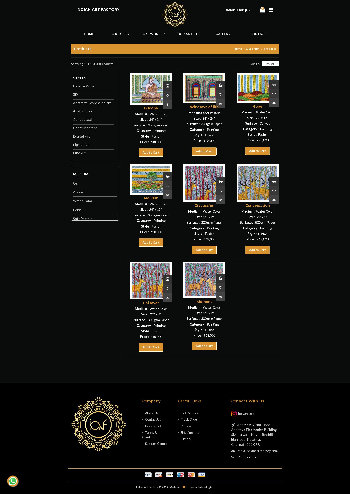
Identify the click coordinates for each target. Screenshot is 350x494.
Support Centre (156, 444)
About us (120, 34)
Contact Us (153, 419)
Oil (75, 183)
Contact (258, 34)
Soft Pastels (82, 219)
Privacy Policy (155, 426)
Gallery (223, 34)
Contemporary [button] (85, 128)
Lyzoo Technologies (201, 487)
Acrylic (78, 192)
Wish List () (238, 10)
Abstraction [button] (82, 111)
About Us (151, 413)
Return (186, 426)
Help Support (190, 413)
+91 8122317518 (249, 457)
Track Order (189, 419)
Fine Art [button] (79, 153)
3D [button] (75, 95)
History (186, 439)
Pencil (78, 210)
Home (89, 34)
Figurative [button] (81, 145)
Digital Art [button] (81, 136)
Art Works (152, 34)
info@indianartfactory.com (257, 451)
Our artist (253, 48)
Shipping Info (190, 432)
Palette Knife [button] (83, 86)
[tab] (95, 87)
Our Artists (188, 34)
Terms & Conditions (150, 434)
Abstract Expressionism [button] (92, 103)
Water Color (82, 201)
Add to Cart (151, 152)
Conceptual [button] (82, 120)
